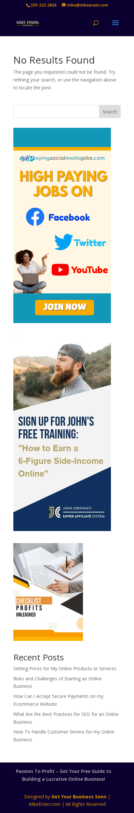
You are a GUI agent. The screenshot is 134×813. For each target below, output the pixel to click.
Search (110, 112)
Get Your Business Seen (78, 796)
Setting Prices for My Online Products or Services (64, 668)
